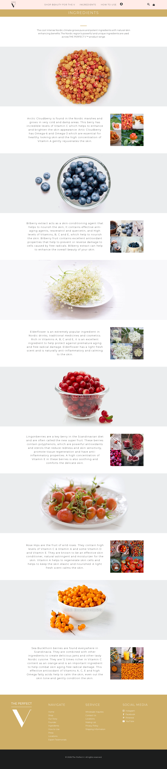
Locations (52, 736)
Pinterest (129, 718)
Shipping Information (95, 729)
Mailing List (90, 722)
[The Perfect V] (21, 715)
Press (50, 733)
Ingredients (88, 4)
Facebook (130, 714)
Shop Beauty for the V (59, 4)
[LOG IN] (121, 4)
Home (51, 712)
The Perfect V (78, 757)
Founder (52, 722)
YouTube (129, 721)
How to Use (53, 729)
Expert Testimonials (57, 740)
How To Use (109, 4)
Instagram (130, 711)
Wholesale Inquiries (94, 712)
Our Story (52, 719)
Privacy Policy (91, 726)
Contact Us (90, 715)
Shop (50, 715)
